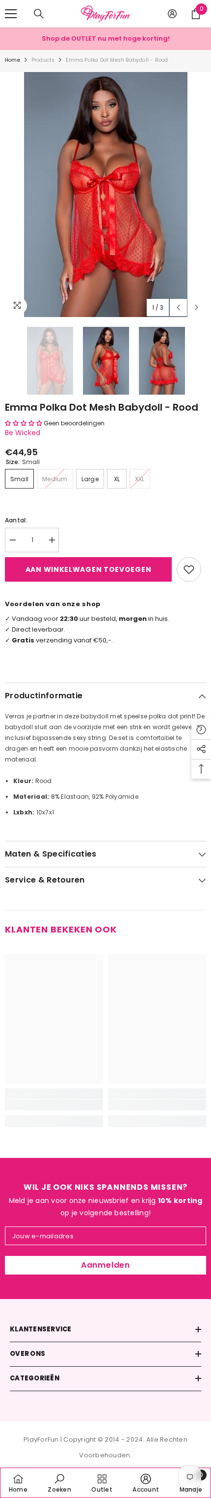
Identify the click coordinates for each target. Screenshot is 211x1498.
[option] (105, 194)
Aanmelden (105, 1265)
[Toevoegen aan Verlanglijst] (189, 569)
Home (12, 60)
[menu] (11, 14)
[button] (178, 307)
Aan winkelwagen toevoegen (89, 569)
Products (43, 60)
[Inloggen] (172, 13)
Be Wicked (22, 433)
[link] (54, 1105)
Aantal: (16, 520)
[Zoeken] (39, 14)
